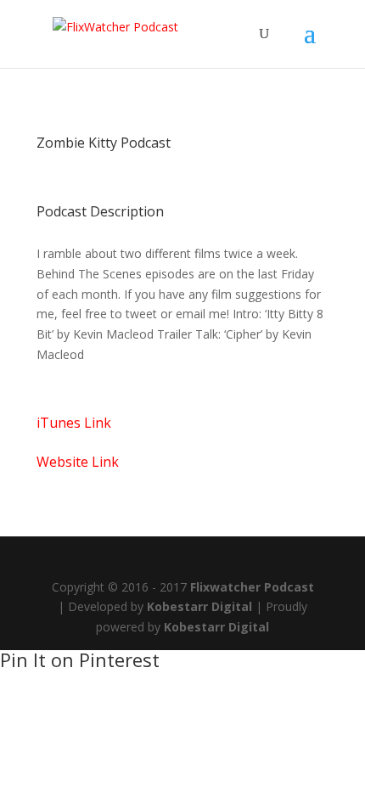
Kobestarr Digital (199, 606)
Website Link (77, 461)
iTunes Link (73, 422)
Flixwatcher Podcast (252, 587)
